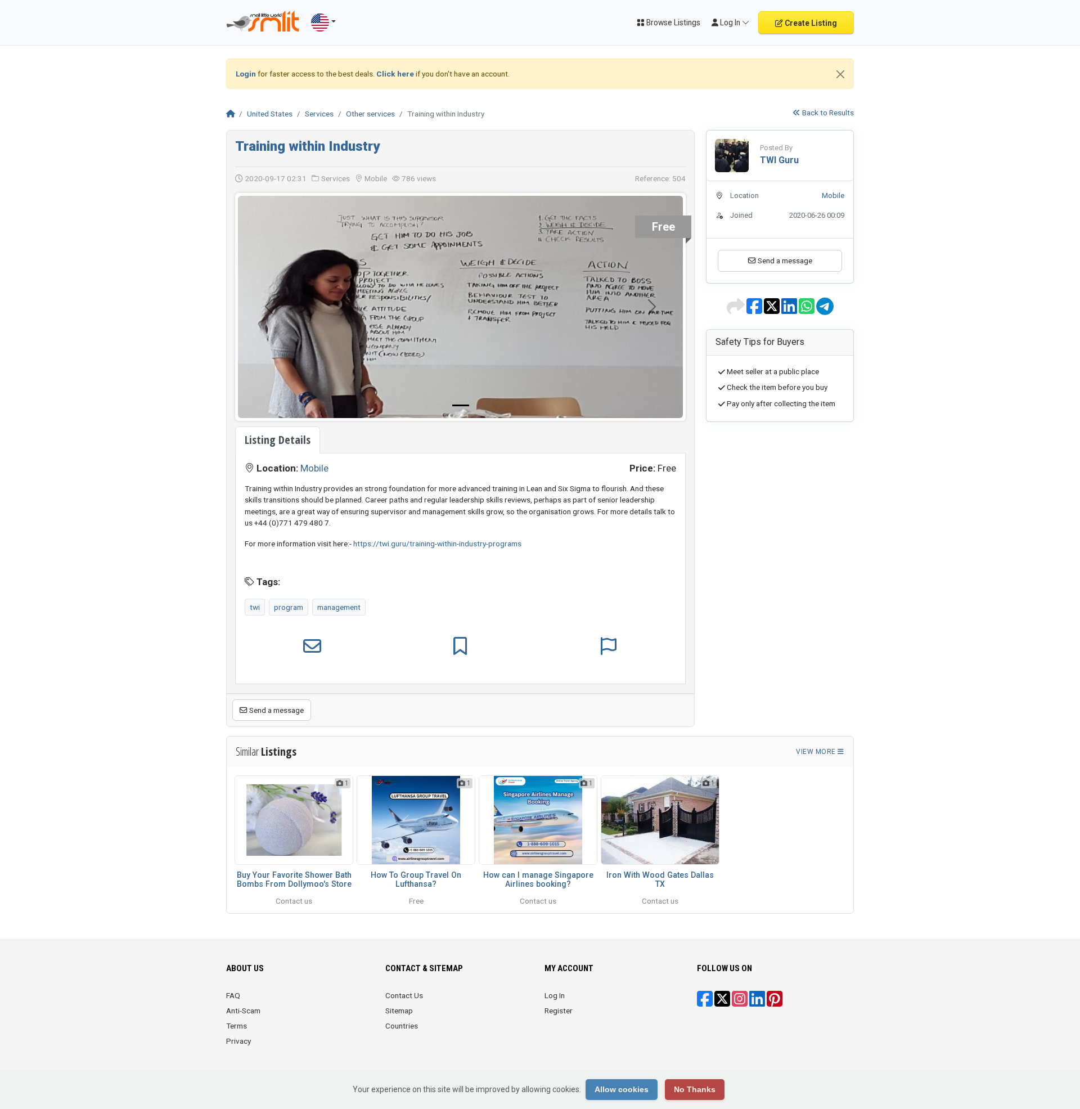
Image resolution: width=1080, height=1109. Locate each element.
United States (269, 113)
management (339, 607)
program (288, 607)
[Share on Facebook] (755, 310)
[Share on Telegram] (825, 310)
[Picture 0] (460, 405)
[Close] (840, 74)
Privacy (238, 1040)
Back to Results (827, 112)
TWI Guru (779, 160)
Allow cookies (622, 1089)
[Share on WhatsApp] (807, 310)
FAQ (233, 995)
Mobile (314, 468)
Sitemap (399, 1010)
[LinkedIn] (757, 1002)
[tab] (277, 440)
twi (255, 607)
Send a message (276, 710)
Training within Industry (307, 146)
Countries (401, 1025)
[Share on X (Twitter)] (772, 310)
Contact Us (404, 995)
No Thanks (695, 1089)
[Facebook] (705, 1002)
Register (558, 1010)
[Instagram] (740, 1002)
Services (319, 113)
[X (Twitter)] (722, 1002)
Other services (370, 113)
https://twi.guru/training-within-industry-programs (437, 543)
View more (817, 752)
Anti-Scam (243, 1010)
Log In (554, 995)
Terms (236, 1025)
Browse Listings (672, 22)
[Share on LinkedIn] (790, 310)
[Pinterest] (774, 1002)
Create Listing (810, 23)
